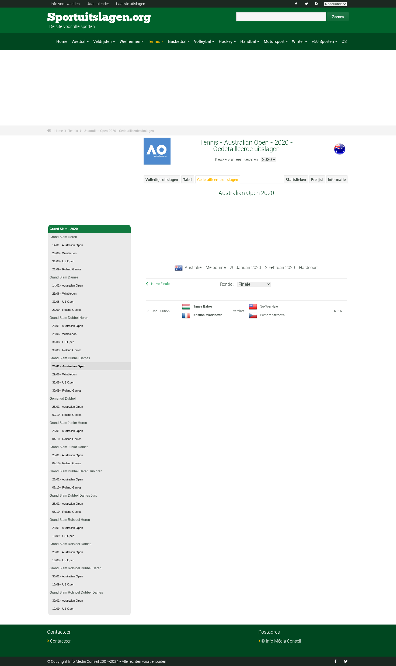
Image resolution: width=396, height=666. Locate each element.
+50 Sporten (323, 41)
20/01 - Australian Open (67, 325)
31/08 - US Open (63, 261)
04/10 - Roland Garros (67, 439)
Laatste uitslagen (130, 3)
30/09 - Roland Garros (67, 350)
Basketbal (177, 41)
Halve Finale (160, 283)
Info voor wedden (65, 3)
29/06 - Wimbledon (64, 253)
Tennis (154, 41)
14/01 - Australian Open (67, 245)
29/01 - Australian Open (67, 527)
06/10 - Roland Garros (67, 487)
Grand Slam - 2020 (64, 229)
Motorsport (274, 41)
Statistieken (296, 179)
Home (61, 41)
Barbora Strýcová (272, 315)
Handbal (248, 41)
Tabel (187, 179)
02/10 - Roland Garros (67, 414)
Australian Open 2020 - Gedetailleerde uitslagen (119, 130)
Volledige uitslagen (161, 179)
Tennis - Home (60, 217)
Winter (298, 41)
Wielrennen (130, 41)
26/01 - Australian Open (67, 479)
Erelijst (317, 179)
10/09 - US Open (63, 536)
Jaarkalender (98, 3)
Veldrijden (102, 41)
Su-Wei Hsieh (270, 306)
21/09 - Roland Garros (67, 269)
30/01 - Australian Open (67, 576)
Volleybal (202, 41)
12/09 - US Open (63, 608)
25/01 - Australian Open (67, 406)
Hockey (226, 41)
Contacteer (60, 641)
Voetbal (78, 41)
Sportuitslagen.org (67, 17)
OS (344, 41)
